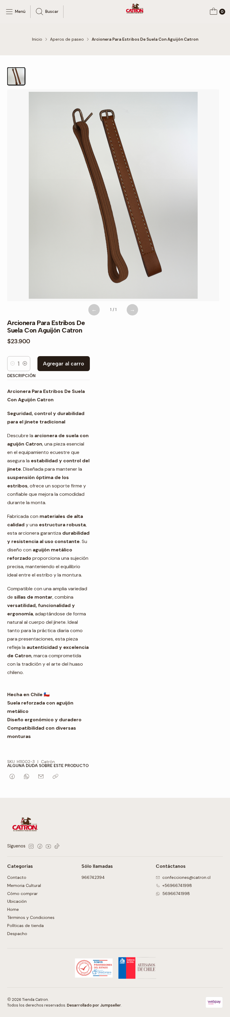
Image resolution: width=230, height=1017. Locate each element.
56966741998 (176, 893)
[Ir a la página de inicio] (135, 9)
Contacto (16, 877)
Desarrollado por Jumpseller (94, 1005)
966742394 (93, 877)
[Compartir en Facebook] (12, 776)
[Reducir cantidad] (12, 363)
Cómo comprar (22, 893)
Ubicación (17, 901)
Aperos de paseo (67, 39)
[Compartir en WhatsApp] (26, 776)
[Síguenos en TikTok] (57, 846)
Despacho (17, 933)
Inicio (37, 39)
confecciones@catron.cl (186, 877)
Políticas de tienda (25, 925)
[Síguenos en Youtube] (48, 846)
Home (13, 909)
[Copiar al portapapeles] (55, 776)
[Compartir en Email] (41, 776)
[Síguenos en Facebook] (40, 846)
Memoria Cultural (24, 885)
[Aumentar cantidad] (25, 363)
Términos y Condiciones (31, 917)
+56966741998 (177, 885)
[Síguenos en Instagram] (31, 846)
